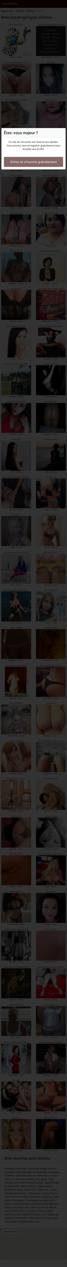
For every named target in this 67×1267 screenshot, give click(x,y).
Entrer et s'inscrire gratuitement (33, 162)
